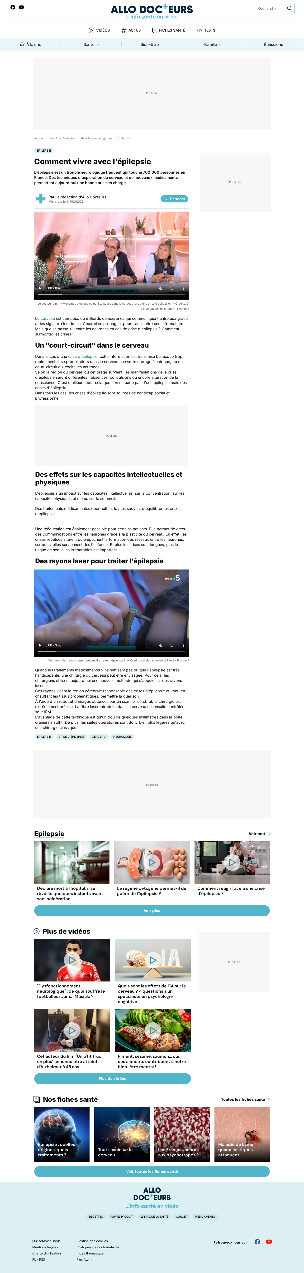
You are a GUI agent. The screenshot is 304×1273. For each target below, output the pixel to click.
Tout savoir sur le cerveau (115, 1152)
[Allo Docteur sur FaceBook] (12, 7)
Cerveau (99, 736)
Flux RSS (38, 1259)
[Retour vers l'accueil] (152, 11)
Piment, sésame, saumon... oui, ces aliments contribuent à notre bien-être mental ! (152, 1061)
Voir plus (152, 910)
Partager (177, 198)
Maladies (69, 138)
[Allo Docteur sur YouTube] (269, 1241)
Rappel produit (121, 1217)
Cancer (181, 1217)
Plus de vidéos (66, 931)
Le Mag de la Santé (154, 1217)
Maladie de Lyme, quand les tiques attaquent (236, 1150)
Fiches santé (172, 30)
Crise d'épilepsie (71, 736)
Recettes (96, 1217)
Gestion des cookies (92, 1241)
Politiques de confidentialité (98, 1247)
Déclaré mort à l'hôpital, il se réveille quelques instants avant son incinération (70, 893)
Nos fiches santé (70, 1099)
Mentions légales (45, 1247)
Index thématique (90, 1253)
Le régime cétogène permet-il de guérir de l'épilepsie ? (151, 890)
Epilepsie (124, 138)
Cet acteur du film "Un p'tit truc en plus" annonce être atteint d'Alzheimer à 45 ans (69, 1061)
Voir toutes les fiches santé (152, 1171)
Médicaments (205, 1217)
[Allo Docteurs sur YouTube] (21, 7)
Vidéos (103, 30)
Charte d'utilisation (46, 1253)
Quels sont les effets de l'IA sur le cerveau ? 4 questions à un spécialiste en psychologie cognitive (152, 994)
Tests (209, 30)
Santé (89, 44)
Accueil (39, 138)
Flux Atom (84, 1259)
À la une (33, 44)
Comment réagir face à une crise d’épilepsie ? (231, 890)
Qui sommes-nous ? (47, 1241)
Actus (134, 30)
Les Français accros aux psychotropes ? (178, 1152)
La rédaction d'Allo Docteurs (80, 197)
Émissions (273, 44)
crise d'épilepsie (82, 356)
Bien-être (150, 44)
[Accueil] (152, 1197)
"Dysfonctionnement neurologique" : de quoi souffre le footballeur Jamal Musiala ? (71, 991)
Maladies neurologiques (96, 138)
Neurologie (122, 736)
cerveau (48, 318)
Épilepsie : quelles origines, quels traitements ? (56, 1150)
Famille (210, 44)
